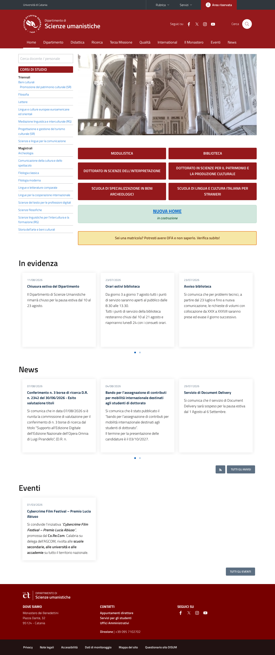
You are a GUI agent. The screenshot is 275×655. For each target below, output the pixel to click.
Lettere (23, 102)
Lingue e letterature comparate (37, 187)
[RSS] (220, 469)
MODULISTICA (122, 153)
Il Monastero (194, 42)
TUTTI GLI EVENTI (240, 571)
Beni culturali (26, 82)
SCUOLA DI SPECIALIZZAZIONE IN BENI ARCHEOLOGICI (122, 191)
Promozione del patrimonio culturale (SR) (45, 87)
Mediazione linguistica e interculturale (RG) (44, 121)
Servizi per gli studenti (115, 617)
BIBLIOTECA (212, 153)
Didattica (77, 42)
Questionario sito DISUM (161, 647)
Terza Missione (121, 42)
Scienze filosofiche (30, 210)
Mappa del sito (128, 647)
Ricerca (97, 42)
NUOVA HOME (167, 211)
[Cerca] (247, 24)
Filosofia (23, 94)
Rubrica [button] (161, 4)
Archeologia (25, 153)
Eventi (215, 42)
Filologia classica (28, 173)
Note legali (47, 647)
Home (31, 42)
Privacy (28, 647)
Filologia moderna (29, 180)
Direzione (106, 631)
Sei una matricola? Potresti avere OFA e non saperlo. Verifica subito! (167, 238)
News (232, 42)
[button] (135, 352)
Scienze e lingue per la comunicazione (42, 141)
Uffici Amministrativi (114, 623)
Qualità (145, 42)
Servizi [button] (184, 4)
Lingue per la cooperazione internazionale (44, 195)
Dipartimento (53, 42)
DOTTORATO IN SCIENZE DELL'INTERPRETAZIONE (122, 171)
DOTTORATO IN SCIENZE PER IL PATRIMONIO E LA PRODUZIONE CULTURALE (212, 171)
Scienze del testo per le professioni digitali (44, 202)
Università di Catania (35, 5)
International (167, 42)
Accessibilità (69, 647)
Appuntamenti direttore (116, 612)
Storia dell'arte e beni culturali (36, 229)
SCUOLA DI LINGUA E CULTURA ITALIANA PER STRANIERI (212, 191)
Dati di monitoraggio (98, 647)
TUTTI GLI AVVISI (241, 469)
